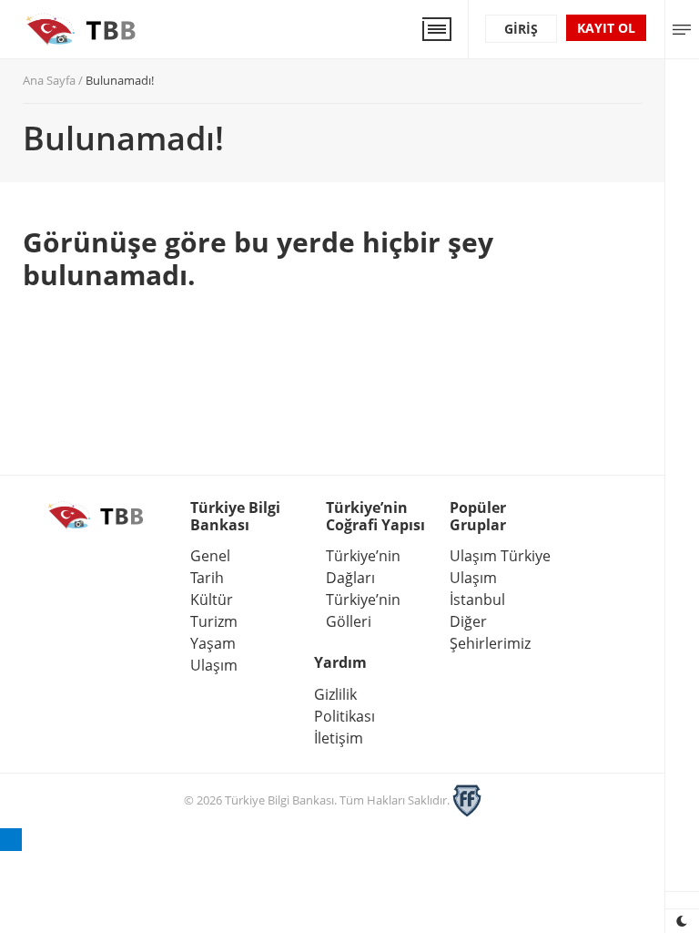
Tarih (207, 578)
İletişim (338, 738)
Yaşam (213, 643)
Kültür (211, 600)
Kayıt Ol (606, 27)
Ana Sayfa (49, 80)
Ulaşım (214, 665)
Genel (210, 556)
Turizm (214, 621)
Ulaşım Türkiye (500, 556)
